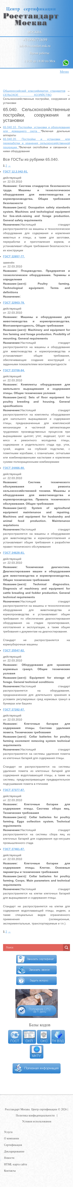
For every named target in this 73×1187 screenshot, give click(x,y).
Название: (10, 186)
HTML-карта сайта (15, 1164)
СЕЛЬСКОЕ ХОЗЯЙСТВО (27, 95)
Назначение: (12, 224)
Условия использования (36, 1121)
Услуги (8, 1132)
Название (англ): (15, 207)
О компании (11, 1138)
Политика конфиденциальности (35, 1115)
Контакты (10, 1170)
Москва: (34, 32)
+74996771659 (35, 39)
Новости (9, 1158)
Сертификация (13, 1145)
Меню (64, 71)
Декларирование (14, 1151)
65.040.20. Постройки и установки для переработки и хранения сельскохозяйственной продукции (36, 143)
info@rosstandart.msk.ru (34, 46)
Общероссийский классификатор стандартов (34, 90)
